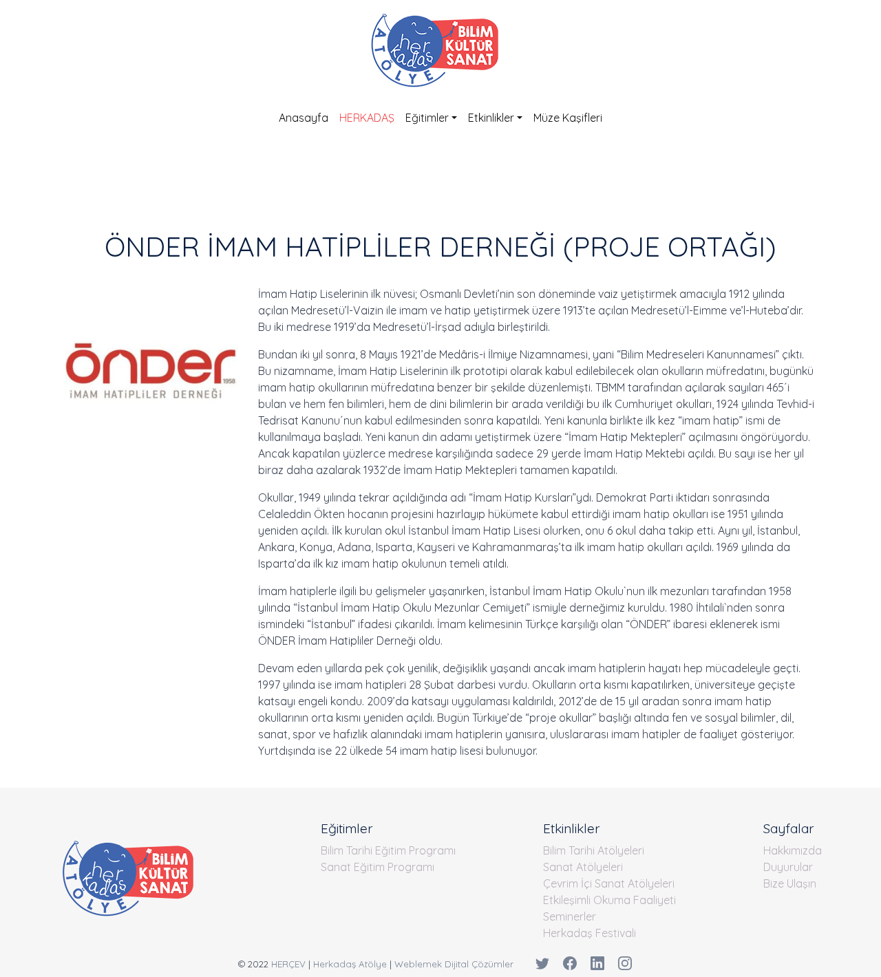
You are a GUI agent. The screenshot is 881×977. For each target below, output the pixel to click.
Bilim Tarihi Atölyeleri (593, 850)
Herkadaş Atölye (350, 963)
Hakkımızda (792, 850)
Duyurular (788, 867)
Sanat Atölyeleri (583, 867)
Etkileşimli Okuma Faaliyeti (609, 900)
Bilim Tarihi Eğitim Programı (388, 850)
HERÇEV (288, 963)
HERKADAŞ (366, 118)
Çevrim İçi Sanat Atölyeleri (609, 883)
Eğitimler (427, 118)
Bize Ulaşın (789, 883)
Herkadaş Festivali (589, 933)
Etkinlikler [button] (491, 118)
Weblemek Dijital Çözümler (453, 963)
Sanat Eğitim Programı (377, 867)
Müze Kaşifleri (567, 118)
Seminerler (569, 916)
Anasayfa (303, 118)
